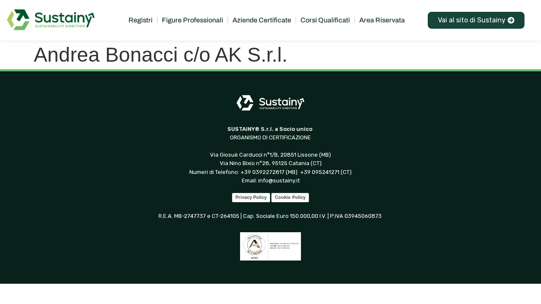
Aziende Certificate (261, 20)
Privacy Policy (251, 197)
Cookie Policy (290, 197)
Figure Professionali (192, 20)
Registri (140, 20)
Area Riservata (382, 20)
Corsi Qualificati (325, 20)
